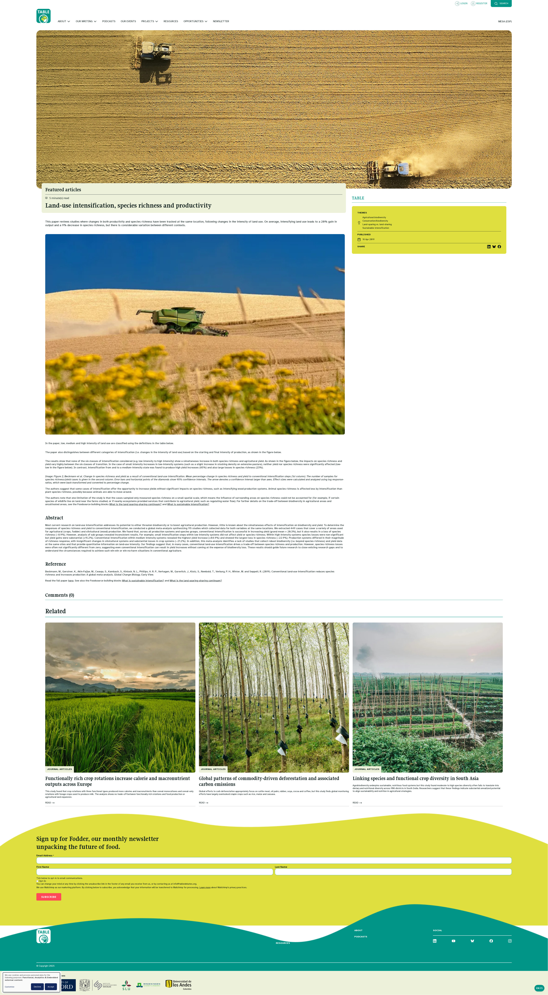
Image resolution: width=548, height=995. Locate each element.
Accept (51, 986)
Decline (37, 986)
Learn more (205, 887)
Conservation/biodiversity (375, 221)
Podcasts (360, 936)
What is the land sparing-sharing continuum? (135, 504)
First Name (42, 867)
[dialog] (31, 982)
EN (537, 988)
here (70, 580)
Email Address (45, 855)
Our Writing (284, 936)
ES (541, 988)
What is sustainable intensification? (188, 504)
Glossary (282, 930)
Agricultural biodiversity (374, 217)
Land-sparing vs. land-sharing (377, 224)
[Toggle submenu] (68, 21)
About (358, 930)
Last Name (281, 867)
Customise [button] (9, 987)
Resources (283, 943)
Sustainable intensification (375, 228)
